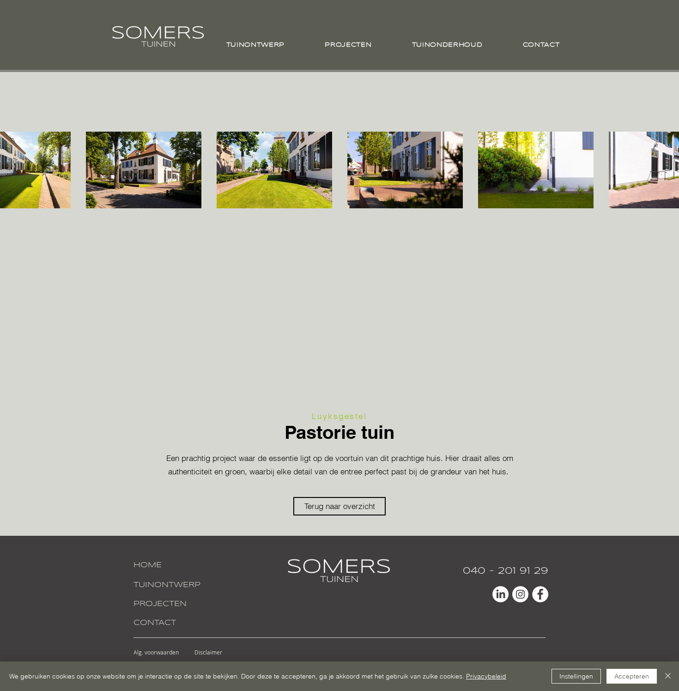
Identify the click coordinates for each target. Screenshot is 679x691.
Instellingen (576, 676)
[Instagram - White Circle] (520, 594)
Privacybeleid (486, 676)
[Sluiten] (667, 676)
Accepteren (631, 676)
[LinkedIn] (500, 594)
